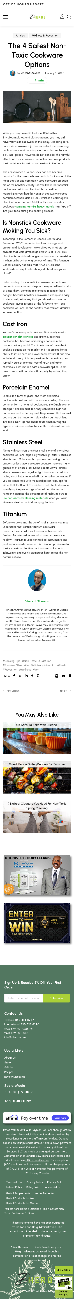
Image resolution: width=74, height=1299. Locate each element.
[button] (37, 80)
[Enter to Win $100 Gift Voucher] (37, 922)
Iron (37, 669)
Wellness (26, 669)
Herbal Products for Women (22, 1203)
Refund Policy (14, 1187)
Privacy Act (54, 1182)
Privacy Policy (35, 1182)
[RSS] (32, 1092)
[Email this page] (63, 676)
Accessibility (52, 1187)
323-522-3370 (30, 1024)
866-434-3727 (24, 1020)
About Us (10, 1057)
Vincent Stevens (30, 73)
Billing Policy (33, 1187)
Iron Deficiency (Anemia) (40, 665)
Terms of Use (14, 1182)
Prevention (11, 669)
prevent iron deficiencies (18, 336)
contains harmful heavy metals (34, 206)
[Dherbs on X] (9, 1092)
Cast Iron (45, 661)
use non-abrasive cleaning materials (25, 498)
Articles (20, 35)
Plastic (63, 665)
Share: (6, 676)
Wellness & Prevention (45, 35)
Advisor (63, 1270)
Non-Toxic (30, 661)
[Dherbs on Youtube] (27, 1092)
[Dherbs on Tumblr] (18, 1092)
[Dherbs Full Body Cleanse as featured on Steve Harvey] (37, 874)
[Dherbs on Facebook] (5, 1092)
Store (7, 1062)
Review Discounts (14, 1076)
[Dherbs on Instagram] (14, 1092)
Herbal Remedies (45, 1193)
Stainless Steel (13, 665)
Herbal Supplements (18, 1193)
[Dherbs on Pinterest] (22, 1092)
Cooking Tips (12, 661)
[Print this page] (56, 676)
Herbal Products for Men (20, 1198)
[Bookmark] (70, 676)
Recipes (8, 1072)
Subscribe (56, 998)
